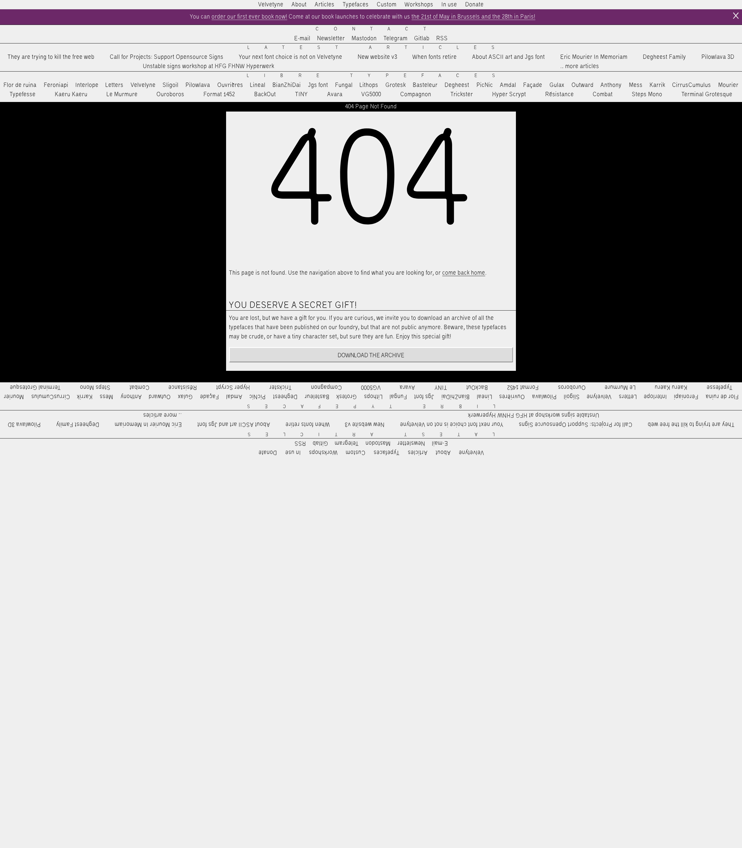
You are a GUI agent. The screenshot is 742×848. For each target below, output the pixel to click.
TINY (301, 94)
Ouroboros (170, 94)
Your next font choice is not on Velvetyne (290, 57)
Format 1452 (219, 94)
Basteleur (425, 85)
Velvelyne (143, 85)
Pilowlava (198, 85)
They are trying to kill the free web (51, 57)
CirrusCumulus (691, 85)
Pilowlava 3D (717, 57)
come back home (463, 273)
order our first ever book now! (249, 17)
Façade (532, 85)
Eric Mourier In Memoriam (594, 57)
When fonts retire (434, 57)
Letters (114, 85)
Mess (636, 85)
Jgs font (318, 85)
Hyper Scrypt (509, 94)
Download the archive (371, 355)
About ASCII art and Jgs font (508, 57)
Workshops (419, 5)
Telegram (395, 38)
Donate (474, 5)
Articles (324, 5)
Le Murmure (122, 94)
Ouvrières (230, 85)
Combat (603, 94)
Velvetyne (270, 5)
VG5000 (371, 94)
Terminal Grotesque (706, 94)
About (299, 5)
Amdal (508, 85)
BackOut (265, 94)
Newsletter (331, 38)
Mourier (728, 85)
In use (449, 5)
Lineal (257, 85)
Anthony (611, 85)
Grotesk (395, 85)
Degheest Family (664, 57)
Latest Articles (379, 47)
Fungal (344, 85)
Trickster (461, 94)
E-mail (302, 38)
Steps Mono (647, 94)
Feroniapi (56, 85)
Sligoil (171, 85)
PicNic (485, 85)
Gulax (557, 85)
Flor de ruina (20, 85)
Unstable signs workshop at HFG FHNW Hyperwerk (208, 66)
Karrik (657, 85)
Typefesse (23, 94)
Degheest (457, 85)
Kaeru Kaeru (71, 94)
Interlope (87, 85)
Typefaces (356, 5)
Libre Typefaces (378, 76)
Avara (335, 94)
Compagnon (415, 94)
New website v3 (377, 57)
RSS (442, 38)
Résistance (559, 94)
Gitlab (422, 38)
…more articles (579, 66)
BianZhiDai (286, 85)
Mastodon (364, 38)
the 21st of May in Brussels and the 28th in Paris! (473, 17)
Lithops (369, 85)
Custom (387, 5)
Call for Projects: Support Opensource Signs (166, 57)
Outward (583, 85)
